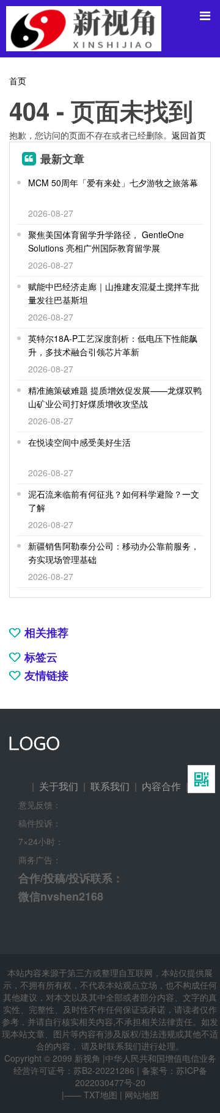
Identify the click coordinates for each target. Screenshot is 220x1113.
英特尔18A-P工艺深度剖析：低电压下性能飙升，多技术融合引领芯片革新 (112, 345)
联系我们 (110, 786)
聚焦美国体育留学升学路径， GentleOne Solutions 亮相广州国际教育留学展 (106, 241)
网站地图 (142, 1095)
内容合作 (161, 786)
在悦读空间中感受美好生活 (79, 442)
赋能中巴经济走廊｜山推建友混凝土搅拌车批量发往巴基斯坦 (113, 293)
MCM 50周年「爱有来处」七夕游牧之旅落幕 (113, 182)
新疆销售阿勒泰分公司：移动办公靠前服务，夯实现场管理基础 (113, 552)
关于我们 (58, 786)
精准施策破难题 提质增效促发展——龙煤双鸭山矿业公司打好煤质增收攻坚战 (115, 397)
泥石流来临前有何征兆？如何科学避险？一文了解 (113, 500)
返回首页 (189, 135)
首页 (17, 80)
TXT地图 (100, 1095)
